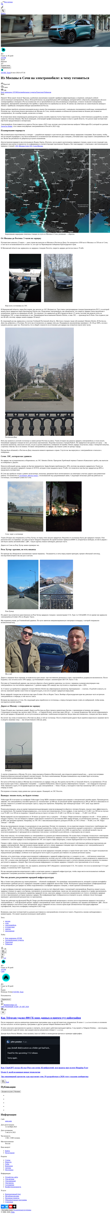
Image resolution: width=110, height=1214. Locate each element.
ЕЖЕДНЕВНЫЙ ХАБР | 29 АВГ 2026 (15, 1007)
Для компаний (10, 1181)
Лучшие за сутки (7, 1091)
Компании (9, 1166)
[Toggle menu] (2, 2)
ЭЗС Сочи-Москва (36, 146)
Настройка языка (7, 1210)
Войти (7, 1151)
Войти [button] (3, 13)
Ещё (7, 1082)
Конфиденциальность (13, 1187)
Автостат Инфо (6, 126)
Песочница (9, 1170)
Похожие (17, 1091)
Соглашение (9, 1185)
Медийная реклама (12, 1196)
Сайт (3, 971)
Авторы (8, 1168)
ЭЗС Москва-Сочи (22, 146)
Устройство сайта (11, 1177)
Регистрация (9, 1153)
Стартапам (9, 1202)
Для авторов (9, 1179)
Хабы (7, 1164)
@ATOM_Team (17, 992)
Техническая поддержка (22, 1210)
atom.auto (8, 1121)
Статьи (7, 1160)
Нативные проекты (12, 1198)
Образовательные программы (16, 1200)
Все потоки (8, 2)
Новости (8, 1162)
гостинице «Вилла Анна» (28, 475)
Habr (13, 1212)
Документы (9, 1183)
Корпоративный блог (13, 1194)
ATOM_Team (5, 73)
